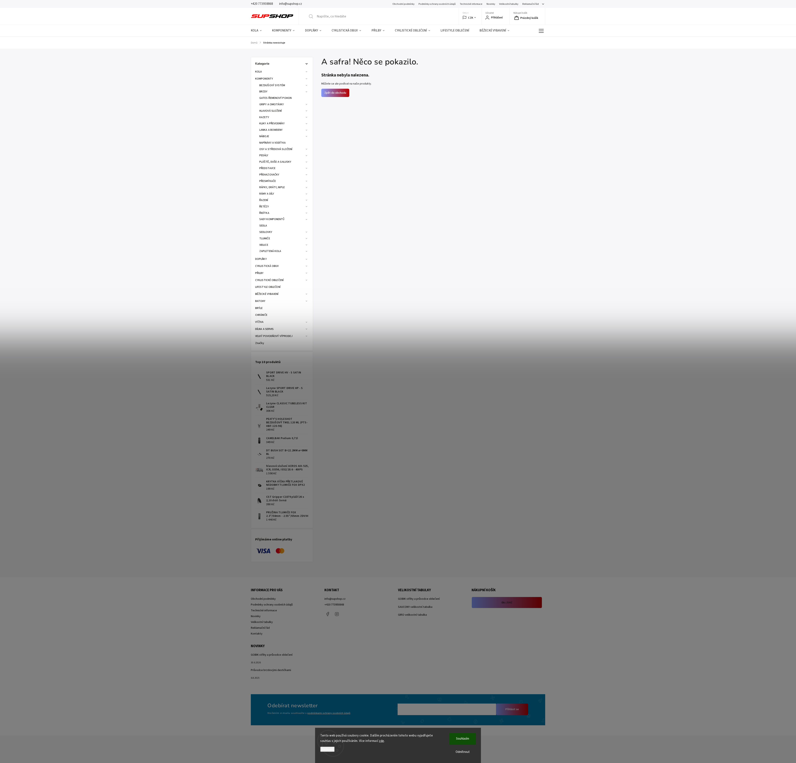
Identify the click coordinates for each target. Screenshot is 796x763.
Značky (259, 343)
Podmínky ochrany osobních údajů (437, 4)
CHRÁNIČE (261, 315)
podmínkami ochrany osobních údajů (328, 713)
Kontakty (256, 634)
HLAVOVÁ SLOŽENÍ (270, 111)
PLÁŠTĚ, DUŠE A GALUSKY (275, 162)
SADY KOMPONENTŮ (272, 219)
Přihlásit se (512, 709)
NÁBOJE (264, 136)
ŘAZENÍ (263, 200)
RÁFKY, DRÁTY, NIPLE (272, 187)
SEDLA (263, 226)
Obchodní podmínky (403, 4)
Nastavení (327, 749)
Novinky (491, 4)
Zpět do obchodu (335, 93)
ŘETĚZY (264, 207)
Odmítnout (463, 752)
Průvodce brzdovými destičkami (271, 670)
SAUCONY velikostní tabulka (415, 607)
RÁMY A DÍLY (266, 194)
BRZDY (263, 92)
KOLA (258, 72)
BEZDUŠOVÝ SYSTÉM (272, 85)
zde (381, 741)
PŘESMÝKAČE (267, 181)
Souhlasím (462, 738)
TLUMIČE (264, 238)
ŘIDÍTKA (264, 213)
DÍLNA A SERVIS (264, 329)
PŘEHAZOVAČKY (269, 175)
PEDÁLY (263, 155)
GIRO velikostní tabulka (412, 615)
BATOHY (260, 301)
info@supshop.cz (335, 599)
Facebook (327, 614)
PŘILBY (259, 273)
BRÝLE (259, 308)
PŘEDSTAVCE (267, 168)
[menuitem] (259, 30)
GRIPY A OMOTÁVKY (271, 104)
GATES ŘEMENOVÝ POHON (275, 98)
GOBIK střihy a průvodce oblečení (419, 599)
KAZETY (264, 117)
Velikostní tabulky (508, 4)
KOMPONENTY (264, 79)
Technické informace (471, 4)
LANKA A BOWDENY (271, 130)
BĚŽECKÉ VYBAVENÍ (267, 294)
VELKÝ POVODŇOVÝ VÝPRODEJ (273, 336)
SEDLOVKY (265, 232)
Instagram (337, 614)
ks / (506, 603)
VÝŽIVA (259, 322)
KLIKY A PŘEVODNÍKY (272, 123)
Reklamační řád (530, 4)
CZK (470, 18)
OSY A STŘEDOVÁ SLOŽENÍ (275, 149)
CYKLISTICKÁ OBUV (267, 266)
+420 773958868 (334, 605)
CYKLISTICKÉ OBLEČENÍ (269, 280)
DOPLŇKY (261, 259)
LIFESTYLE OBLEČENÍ (267, 287)
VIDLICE (263, 245)
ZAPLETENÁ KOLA (270, 251)
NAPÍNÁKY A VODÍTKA (272, 143)
